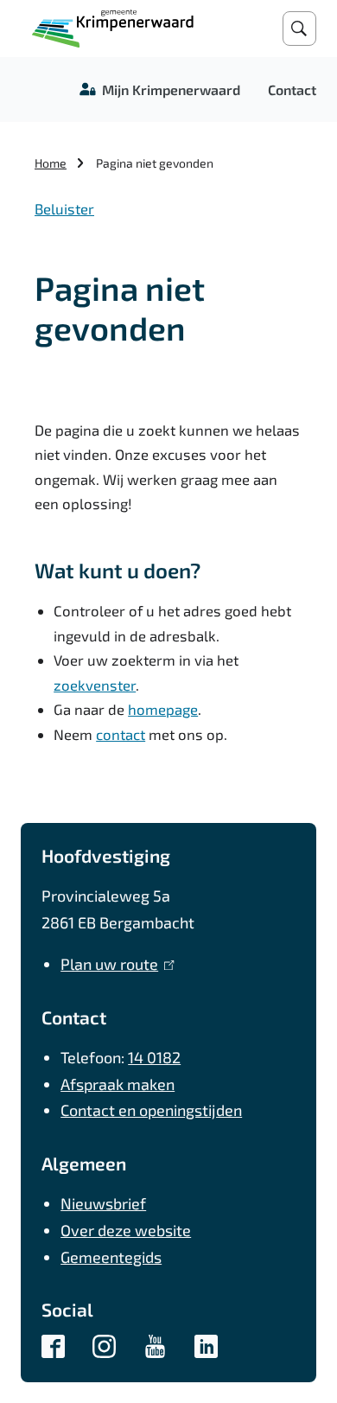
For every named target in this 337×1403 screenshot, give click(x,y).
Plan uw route (113, 963)
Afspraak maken (117, 1084)
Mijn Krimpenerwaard (171, 89)
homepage (163, 708)
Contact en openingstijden (151, 1109)
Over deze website (125, 1230)
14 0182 (154, 1057)
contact (120, 734)
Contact (292, 89)
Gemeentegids (111, 1256)
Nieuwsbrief (103, 1203)
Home (51, 163)
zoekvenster (95, 684)
